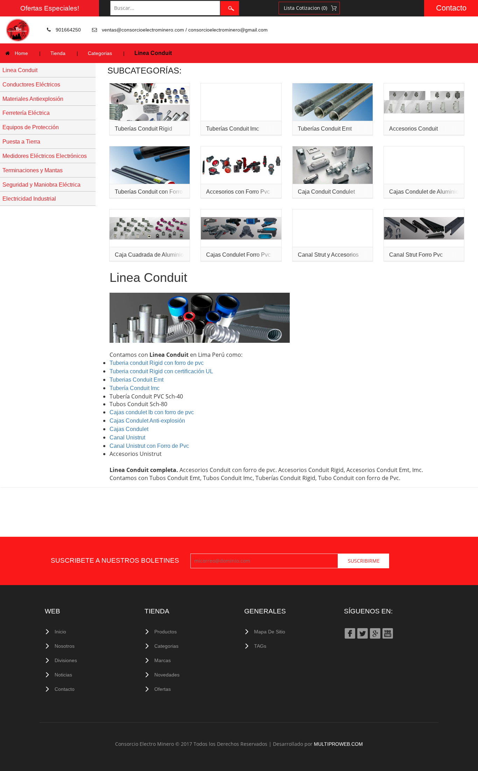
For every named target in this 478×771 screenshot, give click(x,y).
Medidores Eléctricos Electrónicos (44, 156)
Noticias (63, 675)
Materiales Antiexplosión (32, 99)
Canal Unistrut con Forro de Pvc (149, 446)
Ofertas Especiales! (49, 8)
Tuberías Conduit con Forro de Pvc (158, 192)
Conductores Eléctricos (31, 85)
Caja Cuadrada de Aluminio (149, 255)
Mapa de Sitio (269, 631)
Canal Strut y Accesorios (328, 255)
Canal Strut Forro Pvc (416, 255)
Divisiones (66, 660)
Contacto (451, 8)
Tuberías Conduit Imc (232, 129)
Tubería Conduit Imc (135, 388)
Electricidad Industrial (29, 199)
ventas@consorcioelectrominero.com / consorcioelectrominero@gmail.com (185, 30)
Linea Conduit (19, 70)
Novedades (167, 675)
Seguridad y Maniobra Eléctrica (41, 185)
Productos (165, 631)
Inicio (60, 631)
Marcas (162, 660)
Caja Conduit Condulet (326, 192)
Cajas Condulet (129, 429)
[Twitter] (362, 633)
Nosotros (65, 646)
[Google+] (374, 633)
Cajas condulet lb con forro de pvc (152, 412)
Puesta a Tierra (21, 142)
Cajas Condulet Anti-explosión (147, 421)
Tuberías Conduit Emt (325, 129)
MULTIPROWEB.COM (338, 744)
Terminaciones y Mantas (32, 170)
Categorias (100, 53)
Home (21, 53)
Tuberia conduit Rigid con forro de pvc (157, 363)
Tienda (57, 53)
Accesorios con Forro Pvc (238, 192)
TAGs (260, 646)
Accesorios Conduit (413, 129)
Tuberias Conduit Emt (136, 380)
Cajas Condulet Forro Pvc (238, 255)
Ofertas (162, 689)
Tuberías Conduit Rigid (143, 129)
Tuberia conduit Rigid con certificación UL (161, 371)
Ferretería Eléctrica (26, 113)
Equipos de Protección (30, 127)
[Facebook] (349, 633)
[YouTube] (387, 633)
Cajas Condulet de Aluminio (424, 192)
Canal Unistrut (127, 437)
